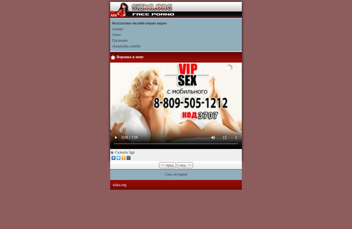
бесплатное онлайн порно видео (139, 23)
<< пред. (167, 165)
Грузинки (120, 40)
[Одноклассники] (123, 158)
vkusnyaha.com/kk (126, 46)
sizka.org (119, 185)
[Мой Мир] (128, 158)
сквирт (117, 29)
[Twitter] (118, 158)
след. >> (185, 165)
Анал (116, 35)
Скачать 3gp (124, 152)
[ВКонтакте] (113, 158)
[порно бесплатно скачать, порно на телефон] (143, 9)
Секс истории (176, 174)
